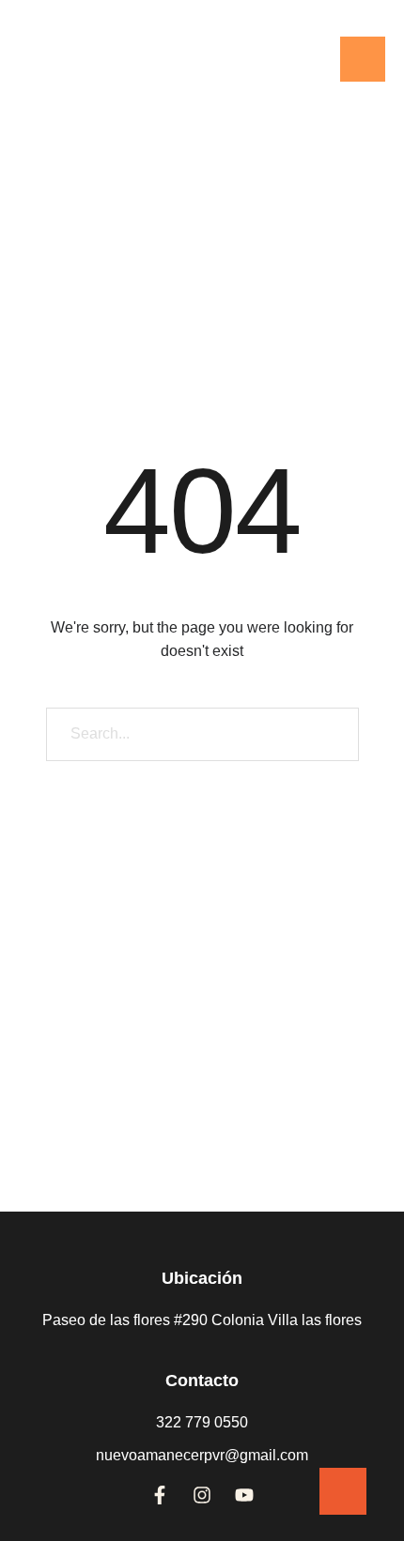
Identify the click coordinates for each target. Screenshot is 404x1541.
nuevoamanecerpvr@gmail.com (202, 1455)
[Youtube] (244, 1495)
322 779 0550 (202, 1422)
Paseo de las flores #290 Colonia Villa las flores (202, 1320)
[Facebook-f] (159, 1495)
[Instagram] (202, 1495)
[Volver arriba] (342, 1491)
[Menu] (362, 59)
